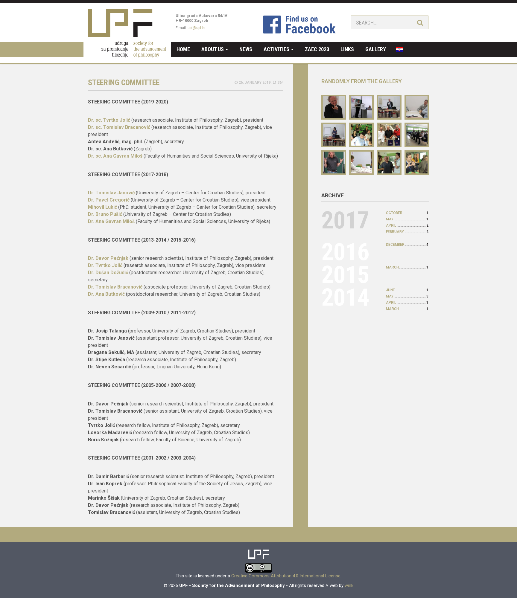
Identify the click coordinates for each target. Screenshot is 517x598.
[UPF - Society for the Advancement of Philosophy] (127, 49)
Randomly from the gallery (361, 81)
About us (213, 49)
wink (349, 585)
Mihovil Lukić (102, 207)
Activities (277, 49)
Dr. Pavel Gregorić (109, 200)
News (245, 49)
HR (397, 49)
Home (183, 49)
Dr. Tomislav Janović (111, 193)
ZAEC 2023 (317, 49)
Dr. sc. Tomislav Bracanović (119, 127)
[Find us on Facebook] (302, 24)
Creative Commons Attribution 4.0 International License (285, 576)
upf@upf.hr (197, 28)
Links (347, 49)
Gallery (375, 49)
